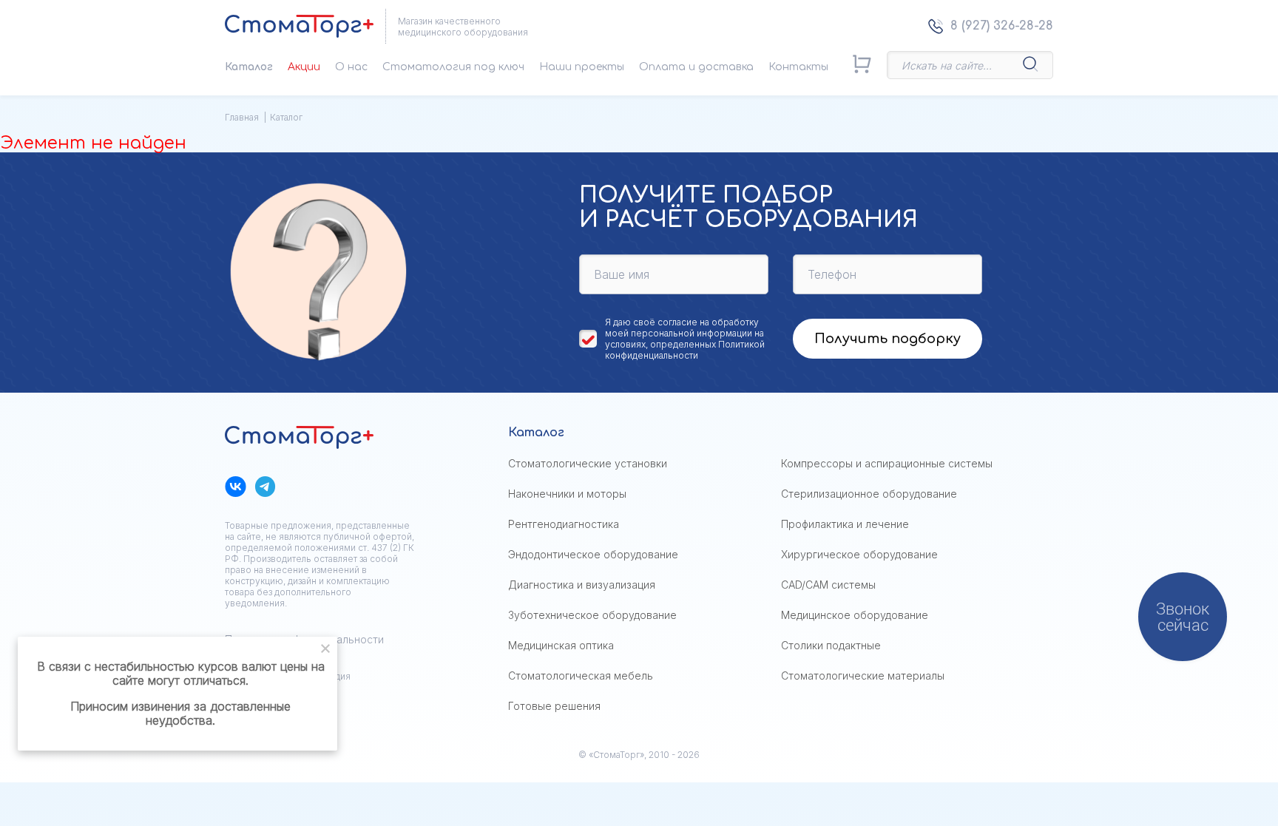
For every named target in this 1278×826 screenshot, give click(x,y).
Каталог (249, 66)
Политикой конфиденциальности (685, 350)
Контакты (798, 66)
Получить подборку (887, 338)
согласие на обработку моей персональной (682, 327)
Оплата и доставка (696, 66)
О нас (351, 66)
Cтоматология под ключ (453, 66)
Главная (242, 117)
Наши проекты (581, 66)
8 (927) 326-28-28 (1001, 26)
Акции (304, 66)
